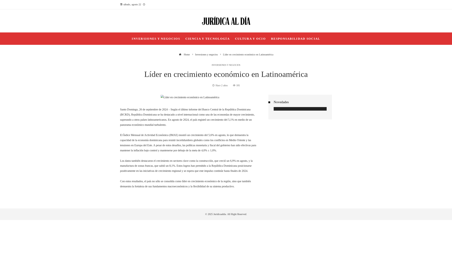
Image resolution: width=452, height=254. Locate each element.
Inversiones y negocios (226, 65)
